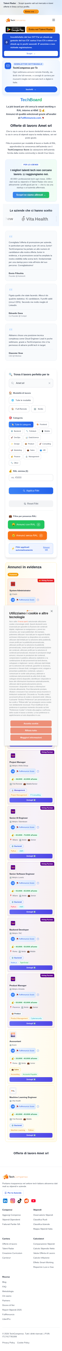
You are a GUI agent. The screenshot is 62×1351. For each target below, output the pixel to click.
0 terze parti (23, 622)
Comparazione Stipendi (44, 1244)
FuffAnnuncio (8, 1314)
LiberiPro (6, 1319)
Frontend (42, 424)
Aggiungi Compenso (11, 1215)
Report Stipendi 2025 (12, 1310)
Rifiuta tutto (31, 730)
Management (32, 457)
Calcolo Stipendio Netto (44, 1248)
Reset (11, 498)
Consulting (45, 444)
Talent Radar (8, 1248)
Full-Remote (19, 409)
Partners (6, 1300)
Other (14, 463)
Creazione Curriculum (12, 1253)
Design (15, 444)
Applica (12, 485)
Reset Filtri (32, 503)
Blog (4, 1282)
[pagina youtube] (33, 1200)
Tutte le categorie (21, 424)
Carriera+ (6, 1258)
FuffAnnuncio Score (26, 600)
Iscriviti (31, 89)
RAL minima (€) (18, 471)
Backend (16, 431)
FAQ (4, 1287)
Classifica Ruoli (40, 1219)
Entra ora (31, 11)
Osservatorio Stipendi (43, 1215)
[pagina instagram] (12, 1200)
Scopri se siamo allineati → (31, 195)
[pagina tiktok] (19, 1200)
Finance (15, 457)
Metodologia (8, 1291)
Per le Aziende (14, 1193)
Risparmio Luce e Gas (43, 1267)
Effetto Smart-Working (43, 1262)
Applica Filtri (32, 490)
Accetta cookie (31, 723)
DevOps (15, 438)
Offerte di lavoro (9, 1244)
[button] (51, 611)
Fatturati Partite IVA (11, 1224)
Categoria (16, 417)
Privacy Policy (8, 1342)
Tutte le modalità (21, 400)
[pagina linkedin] (5, 1201)
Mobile (45, 431)
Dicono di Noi (8, 1305)
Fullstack (31, 431)
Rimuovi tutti (46, 548)
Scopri (31, 53)
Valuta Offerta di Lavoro (44, 1253)
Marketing (16, 450)
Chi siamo (6, 1296)
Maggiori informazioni (31, 737)
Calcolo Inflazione (41, 1258)
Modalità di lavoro (20, 393)
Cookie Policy (23, 1342)
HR (43, 450)
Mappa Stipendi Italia (42, 1229)
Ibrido (38, 409)
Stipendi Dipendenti (11, 1219)
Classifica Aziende (41, 1224)
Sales (31, 450)
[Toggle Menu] (53, 20)
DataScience (32, 438)
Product (29, 444)
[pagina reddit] (26, 1200)
